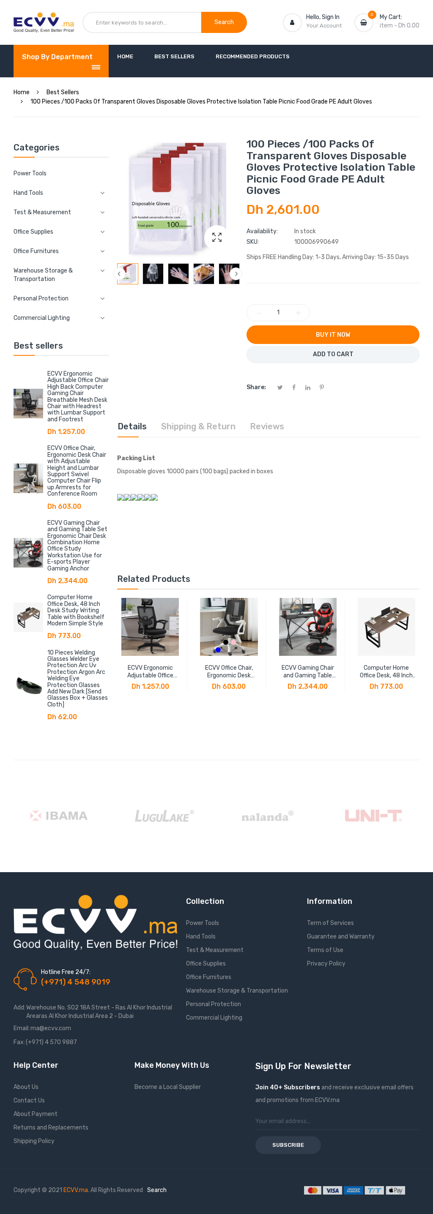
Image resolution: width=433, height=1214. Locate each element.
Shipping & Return (198, 426)
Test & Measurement (215, 950)
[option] (127, 273)
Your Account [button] (324, 25)
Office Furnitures (208, 977)
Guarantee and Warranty (341, 936)
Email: (22, 1028)
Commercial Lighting (214, 1017)
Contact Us (29, 1100)
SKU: (253, 242)
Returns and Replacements (51, 1127)
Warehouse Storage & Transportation (237, 990)
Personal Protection (213, 1004)
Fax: (19, 1042)
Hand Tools (201, 936)
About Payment (36, 1114)
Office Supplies (206, 963)
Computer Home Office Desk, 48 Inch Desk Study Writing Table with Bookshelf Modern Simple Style (75, 610)
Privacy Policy (326, 963)
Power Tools (30, 173)
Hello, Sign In (323, 17)
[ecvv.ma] (44, 20)
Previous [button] (119, 273)
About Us (26, 1087)
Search (157, 1190)
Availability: (262, 231)
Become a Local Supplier (167, 1087)
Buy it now (333, 334)
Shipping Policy (34, 1141)
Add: (19, 1007)
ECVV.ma (75, 1190)
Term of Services (330, 923)
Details (132, 426)
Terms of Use (325, 950)
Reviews (267, 426)
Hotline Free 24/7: (65, 972)
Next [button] (236, 273)
